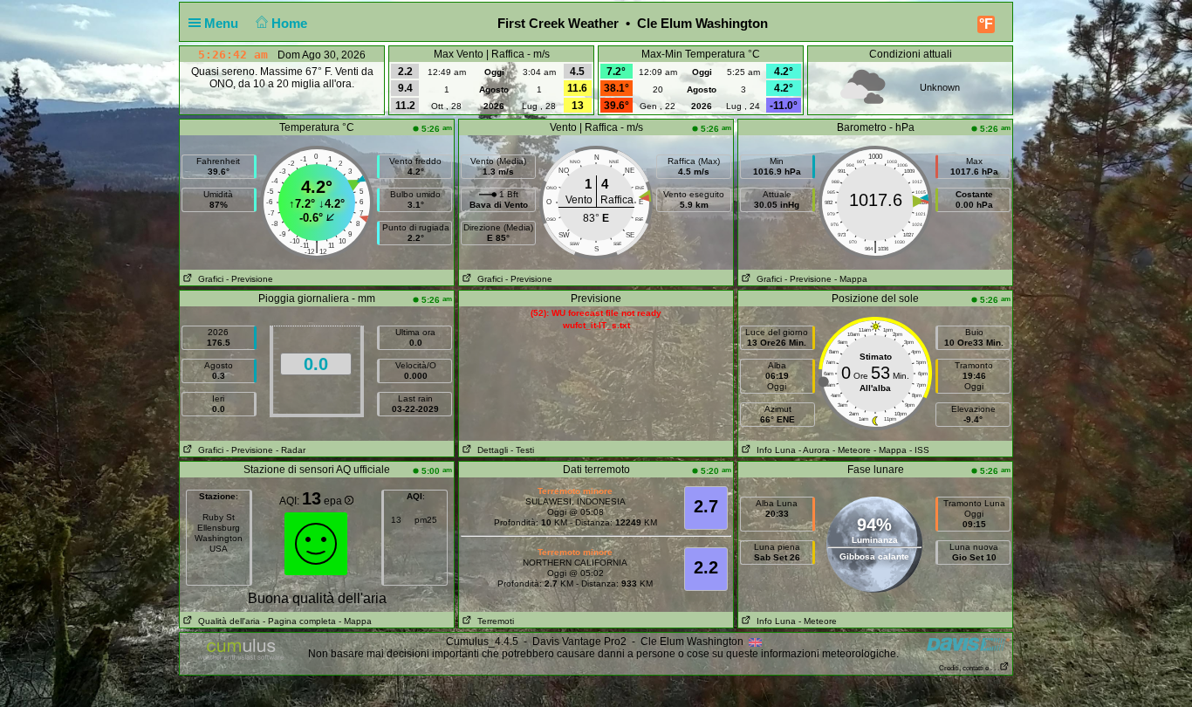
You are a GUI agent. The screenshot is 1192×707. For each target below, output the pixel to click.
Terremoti (493, 621)
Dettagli (490, 450)
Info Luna (773, 450)
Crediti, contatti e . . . (969, 668)
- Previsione (249, 279)
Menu (223, 23)
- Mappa (850, 279)
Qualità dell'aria (226, 621)
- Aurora (814, 450)
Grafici (208, 279)
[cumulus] (241, 650)
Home (291, 23)
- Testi (522, 450)
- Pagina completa (299, 621)
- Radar (290, 450)
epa (334, 501)
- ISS (919, 450)
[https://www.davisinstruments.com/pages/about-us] (968, 644)
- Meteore (851, 450)
